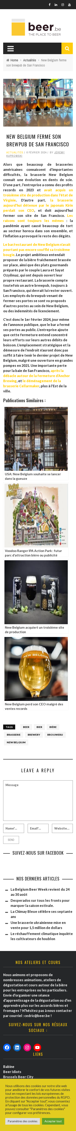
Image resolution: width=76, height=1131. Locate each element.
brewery (34, 734)
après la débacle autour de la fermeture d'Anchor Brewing (36, 376)
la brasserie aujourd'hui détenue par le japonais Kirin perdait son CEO (38, 205)
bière (53, 727)
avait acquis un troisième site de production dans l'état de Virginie (38, 195)
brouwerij (55, 734)
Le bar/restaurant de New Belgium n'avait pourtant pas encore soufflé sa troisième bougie (37, 249)
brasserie (13, 734)
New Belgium (16, 742)
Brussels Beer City (18, 1077)
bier (39, 727)
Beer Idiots (12, 1072)
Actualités (14, 152)
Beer (26, 727)
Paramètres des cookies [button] (22, 1121)
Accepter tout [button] (53, 1121)
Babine (8, 1067)
